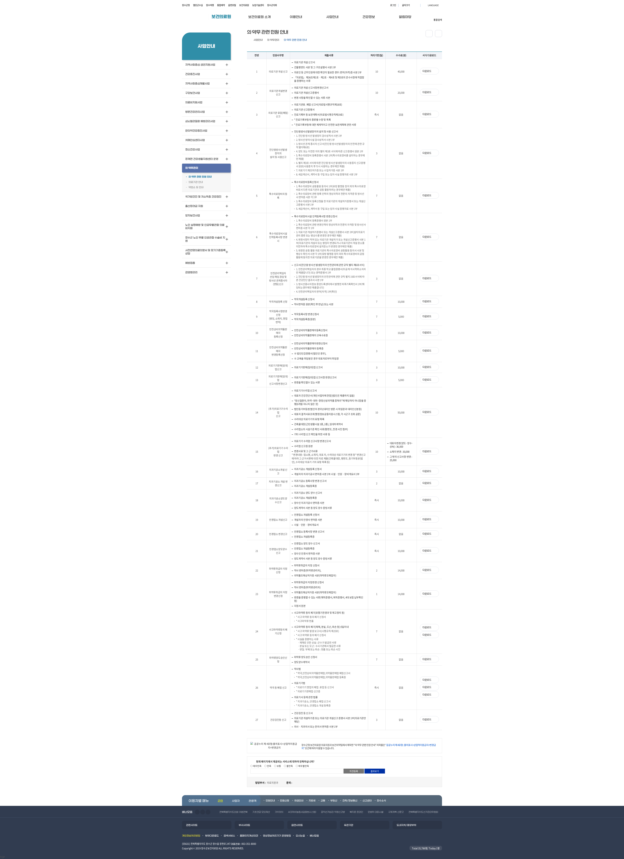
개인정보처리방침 (191, 835)
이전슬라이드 (197, 812)
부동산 (333, 800)
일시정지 (208, 812)
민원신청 (284, 800)
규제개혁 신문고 (396, 812)
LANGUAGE (425, 5)
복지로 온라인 (356, 812)
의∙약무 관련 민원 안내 (295, 40)
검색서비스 (229, 835)
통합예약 (221, 5)
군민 (220, 801)
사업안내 (258, 40)
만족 (268, 766)
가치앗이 (279, 812)
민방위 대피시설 (375, 812)
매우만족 (257, 766)
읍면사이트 (297, 825)
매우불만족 (303, 766)
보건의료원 (244, 5)
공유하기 (429, 33)
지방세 (312, 800)
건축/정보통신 (349, 800)
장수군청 (186, 5)
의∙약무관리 (273, 40)
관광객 (252, 801)
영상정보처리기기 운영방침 (277, 835)
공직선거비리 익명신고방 (333, 812)
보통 (278, 766)
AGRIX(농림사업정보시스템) (302, 812)
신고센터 (367, 800)
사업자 (236, 801)
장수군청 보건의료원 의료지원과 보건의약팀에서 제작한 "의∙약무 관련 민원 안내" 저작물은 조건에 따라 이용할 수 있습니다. (368, 746)
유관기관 (348, 825)
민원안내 (270, 800)
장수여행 (210, 5)
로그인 (393, 5)
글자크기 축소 (416, 5)
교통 (323, 800)
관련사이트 (191, 825)
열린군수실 (198, 5)
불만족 (289, 766)
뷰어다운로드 (212, 835)
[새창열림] (438, 33)
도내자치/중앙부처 (406, 825)
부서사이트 (244, 825)
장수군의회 (272, 5)
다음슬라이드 (202, 812)
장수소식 (381, 800)
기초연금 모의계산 (261, 812)
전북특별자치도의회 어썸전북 (233, 812)
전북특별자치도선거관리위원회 (423, 812)
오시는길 (300, 835)
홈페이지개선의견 (249, 835)
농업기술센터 (258, 5)
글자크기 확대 (412, 5)
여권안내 (298, 800)
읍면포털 (232, 5)
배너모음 (314, 835)
